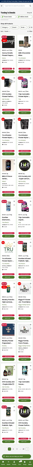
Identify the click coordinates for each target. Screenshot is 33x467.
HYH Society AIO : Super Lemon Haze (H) (24, 177)
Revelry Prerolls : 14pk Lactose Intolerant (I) (8, 301)
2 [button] (13, 449)
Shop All (29, 13)
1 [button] (9, 449)
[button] (27, 449)
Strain (22, 27)
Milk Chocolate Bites (24, 54)
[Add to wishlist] (14, 40)
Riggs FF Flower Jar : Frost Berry (24, 301)
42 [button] (23, 449)
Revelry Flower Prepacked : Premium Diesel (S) (8, 342)
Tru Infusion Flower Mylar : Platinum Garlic (8, 136)
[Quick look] (14, 37)
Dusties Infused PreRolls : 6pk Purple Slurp (24, 259)
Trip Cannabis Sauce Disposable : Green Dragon (23, 383)
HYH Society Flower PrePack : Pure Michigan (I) (24, 424)
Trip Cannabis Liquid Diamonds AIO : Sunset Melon (24, 218)
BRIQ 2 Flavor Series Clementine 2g (8, 177)
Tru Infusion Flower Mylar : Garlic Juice (7, 259)
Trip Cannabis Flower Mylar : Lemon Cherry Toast (23, 95)
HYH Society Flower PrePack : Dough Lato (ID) (8, 95)
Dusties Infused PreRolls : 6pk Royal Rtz (8, 424)
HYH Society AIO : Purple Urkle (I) (8, 383)
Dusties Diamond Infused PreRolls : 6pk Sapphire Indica (8, 218)
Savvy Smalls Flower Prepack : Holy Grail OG (8, 54)
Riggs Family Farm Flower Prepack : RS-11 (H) (24, 342)
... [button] (20, 449)
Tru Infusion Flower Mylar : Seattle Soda (23, 136)
